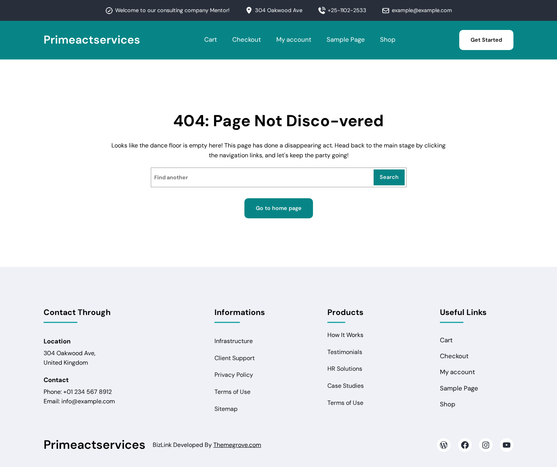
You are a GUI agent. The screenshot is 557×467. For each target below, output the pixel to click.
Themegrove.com (237, 445)
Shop (388, 40)
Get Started (486, 39)
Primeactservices (92, 39)
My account (293, 40)
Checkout (246, 40)
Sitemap (226, 409)
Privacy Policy (233, 375)
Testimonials (344, 352)
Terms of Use (232, 392)
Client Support (234, 358)
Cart (210, 40)
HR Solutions (344, 369)
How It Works (345, 335)
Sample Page (346, 40)
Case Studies (345, 386)
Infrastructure (233, 341)
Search (389, 177)
